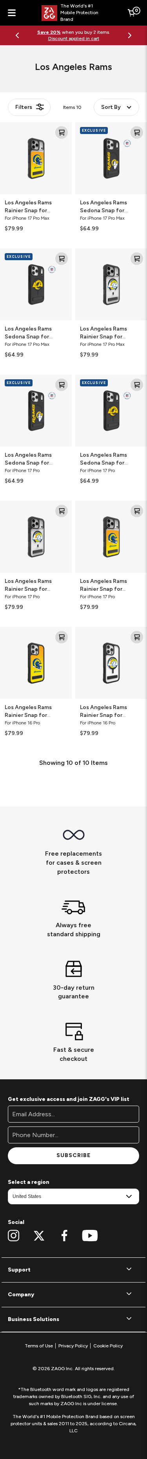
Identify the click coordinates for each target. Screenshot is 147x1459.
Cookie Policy (108, 1346)
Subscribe (73, 1155)
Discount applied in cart (73, 38)
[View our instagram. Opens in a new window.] (13, 1236)
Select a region (28, 1182)
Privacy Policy (73, 1346)
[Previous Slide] (17, 35)
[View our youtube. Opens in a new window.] (90, 1236)
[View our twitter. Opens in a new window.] (39, 1236)
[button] (73, 1270)
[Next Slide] (129, 35)
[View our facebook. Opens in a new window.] (64, 1236)
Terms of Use (39, 1346)
